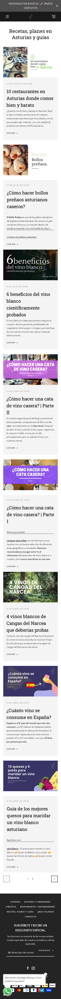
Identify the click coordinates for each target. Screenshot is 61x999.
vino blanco (12, 848)
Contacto (30, 917)
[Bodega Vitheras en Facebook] (27, 968)
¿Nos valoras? (45, 912)
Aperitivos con (14, 840)
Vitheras (15, 902)
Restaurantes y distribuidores (37, 907)
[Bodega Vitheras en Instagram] (33, 968)
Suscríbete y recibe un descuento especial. (30, 928)
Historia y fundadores (37, 902)
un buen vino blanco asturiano (21, 237)
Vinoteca (11, 907)
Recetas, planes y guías (20, 912)
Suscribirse (44, 950)
